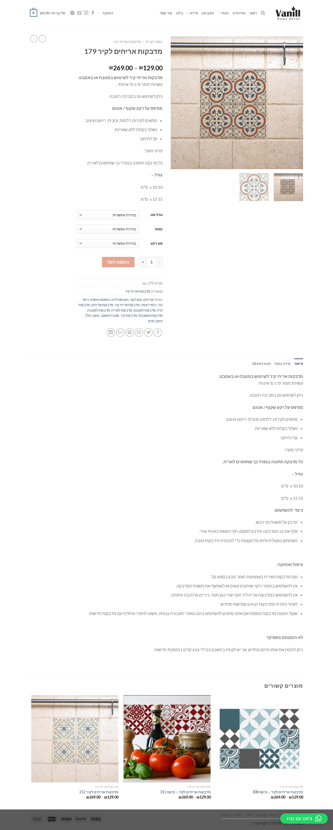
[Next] (176, 103)
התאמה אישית (100, 299)
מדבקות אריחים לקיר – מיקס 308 (277, 792)
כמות (159, 229)
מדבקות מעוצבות (150, 315)
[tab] (298, 363)
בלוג (179, 13)
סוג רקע (157, 243)
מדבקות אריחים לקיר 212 (98, 792)
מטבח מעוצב (110, 315)
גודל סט (157, 215)
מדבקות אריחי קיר (127, 42)
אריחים (148, 299)
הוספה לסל (118, 261)
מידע (194, 13)
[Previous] (294, 103)
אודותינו (239, 13)
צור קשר (166, 13)
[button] (304, 818)
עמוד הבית (154, 42)
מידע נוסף (282, 364)
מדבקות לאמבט (144, 310)
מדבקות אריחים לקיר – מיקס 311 (185, 792)
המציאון (207, 13)
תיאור (298, 364)
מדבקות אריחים (102, 305)
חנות (225, 13)
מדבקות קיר (128, 315)
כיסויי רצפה (149, 305)
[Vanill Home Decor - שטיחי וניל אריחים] (288, 13)
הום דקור (136, 299)
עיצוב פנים (155, 321)
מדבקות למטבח (98, 310)
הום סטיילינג (120, 299)
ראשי (253, 13)
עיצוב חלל (92, 315)
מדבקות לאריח (121, 310)
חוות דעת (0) (261, 364)
